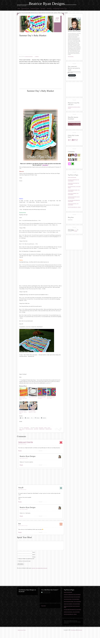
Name (33, 552)
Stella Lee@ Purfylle (25, 442)
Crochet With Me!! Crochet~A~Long (60, 8)
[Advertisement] (40, 47)
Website (33, 557)
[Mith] (72, 163)
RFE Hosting (79, 630)
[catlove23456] (69, 163)
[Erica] (78, 155)
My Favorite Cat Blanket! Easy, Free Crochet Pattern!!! (72, 594)
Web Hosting (73, 630)
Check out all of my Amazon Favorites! (74, 121)
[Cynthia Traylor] (69, 155)
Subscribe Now (72, 75)
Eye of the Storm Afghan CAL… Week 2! (51, 397)
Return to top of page (22, 630)
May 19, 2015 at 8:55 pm (24, 458)
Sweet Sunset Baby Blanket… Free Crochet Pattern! (23, 398)
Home (19, 8)
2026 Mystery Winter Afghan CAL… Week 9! (32, 411)
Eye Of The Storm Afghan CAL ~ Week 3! (74, 207)
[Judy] (69, 159)
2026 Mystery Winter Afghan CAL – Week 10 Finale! (23, 412)
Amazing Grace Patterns (34, 8)
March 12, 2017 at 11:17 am (22, 525)
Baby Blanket (41, 427)
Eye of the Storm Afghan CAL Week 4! (42, 397)
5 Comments (37, 56)
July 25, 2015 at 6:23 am (22, 489)
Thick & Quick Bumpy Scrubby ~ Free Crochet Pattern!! (72, 601)
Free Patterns (43, 8)
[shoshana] (78, 159)
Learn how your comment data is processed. (39, 568)
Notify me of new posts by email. (24, 561)
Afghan (36, 427)
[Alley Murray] (72, 155)
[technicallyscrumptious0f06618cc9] (75, 159)
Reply (20, 450)
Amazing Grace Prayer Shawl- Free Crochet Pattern (72, 596)
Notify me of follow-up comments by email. (26, 558)
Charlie (45, 427)
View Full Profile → (71, 56)
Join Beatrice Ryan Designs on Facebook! (27, 590)
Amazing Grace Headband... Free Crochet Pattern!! (72, 603)
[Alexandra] (72, 159)
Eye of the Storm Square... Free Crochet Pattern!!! (71, 599)
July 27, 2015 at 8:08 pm (23, 509)
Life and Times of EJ (25, 8)
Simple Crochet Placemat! (33, 396)
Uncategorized (26, 427)
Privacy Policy (43, 605)
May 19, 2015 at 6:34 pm (22, 443)
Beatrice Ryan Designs (29, 56)
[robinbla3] (75, 155)
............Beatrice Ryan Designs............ (46, 3)
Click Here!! (45, 165)
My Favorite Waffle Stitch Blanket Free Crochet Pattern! (72, 609)
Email (33, 554)
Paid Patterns (49, 8)
